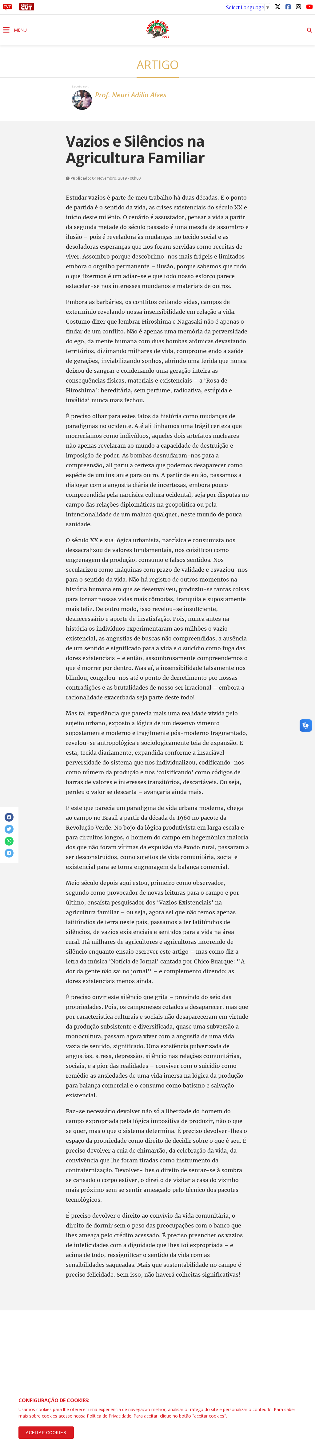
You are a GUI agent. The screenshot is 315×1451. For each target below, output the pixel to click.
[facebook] (288, 6)
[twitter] (277, 6)
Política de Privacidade (109, 1416)
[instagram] (298, 6)
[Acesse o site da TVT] (7, 8)
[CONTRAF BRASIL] (157, 29)
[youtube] (309, 6)
